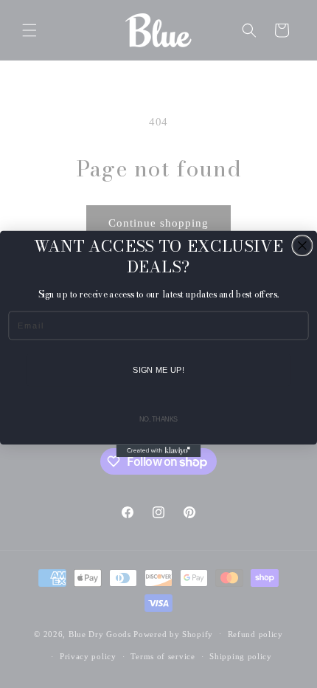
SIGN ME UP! (158, 369)
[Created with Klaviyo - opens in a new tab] (158, 450)
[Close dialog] (302, 245)
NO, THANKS (158, 419)
